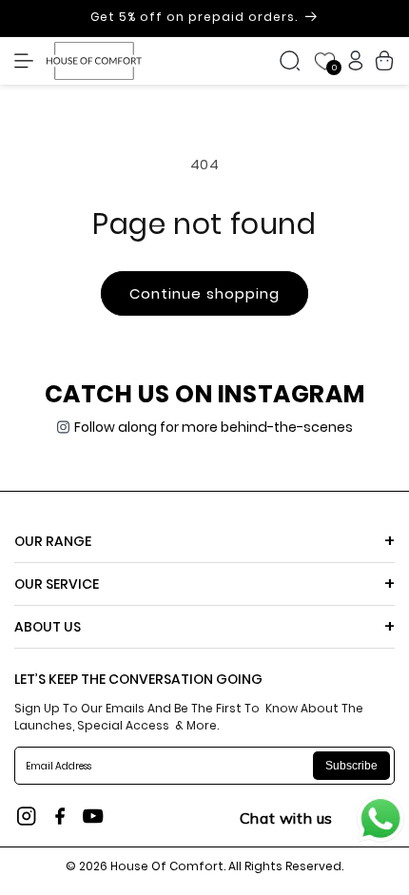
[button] (28, 61)
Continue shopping (204, 293)
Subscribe (351, 765)
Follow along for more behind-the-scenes (213, 427)
